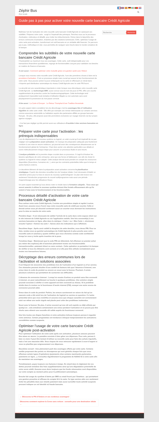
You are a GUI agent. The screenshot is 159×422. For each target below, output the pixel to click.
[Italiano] (133, 8)
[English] (122, 8)
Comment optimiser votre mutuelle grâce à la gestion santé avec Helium (58, 71)
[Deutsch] (129, 8)
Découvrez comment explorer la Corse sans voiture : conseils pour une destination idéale (58, 403)
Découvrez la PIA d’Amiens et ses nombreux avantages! (44, 397)
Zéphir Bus (28, 10)
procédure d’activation (27, 78)
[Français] (119, 8)
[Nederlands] (140, 8)
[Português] (136, 8)
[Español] (126, 8)
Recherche (131, 32)
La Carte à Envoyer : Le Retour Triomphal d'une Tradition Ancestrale (56, 103)
